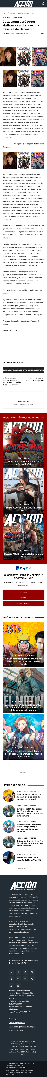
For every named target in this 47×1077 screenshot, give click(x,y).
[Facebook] (18, 972)
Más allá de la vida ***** (35, 381)
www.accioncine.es (16, 954)
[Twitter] (25, 972)
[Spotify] (18, 985)
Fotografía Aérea (21, 963)
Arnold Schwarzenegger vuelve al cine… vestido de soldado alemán (12, 383)
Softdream (22, 1067)
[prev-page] (4, 764)
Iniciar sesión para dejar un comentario (23, 370)
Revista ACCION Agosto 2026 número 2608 (23, 462)
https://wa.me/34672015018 (20, 1012)
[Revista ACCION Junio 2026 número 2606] (23, 537)
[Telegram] (32, 979)
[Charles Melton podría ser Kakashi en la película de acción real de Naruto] (23, 644)
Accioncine (10, 33)
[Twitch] (11, 985)
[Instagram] (32, 972)
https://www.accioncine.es (23, 404)
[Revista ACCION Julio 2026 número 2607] (23, 491)
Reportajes (12, 13)
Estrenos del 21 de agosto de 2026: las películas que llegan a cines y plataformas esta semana (23, 707)
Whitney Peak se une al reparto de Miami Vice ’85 (29, 858)
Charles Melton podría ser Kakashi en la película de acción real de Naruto (23, 661)
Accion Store (27, 960)
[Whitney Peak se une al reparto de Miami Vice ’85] (9, 857)
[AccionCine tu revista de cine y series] (23, 885)
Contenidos (23, 458)
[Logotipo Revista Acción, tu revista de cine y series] (23, 3)
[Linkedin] (11, 979)
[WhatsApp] (11, 972)
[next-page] (8, 764)
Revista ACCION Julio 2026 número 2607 (24, 509)
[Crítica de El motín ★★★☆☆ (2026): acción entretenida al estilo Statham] (9, 842)
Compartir (7, 147)
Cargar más (22, 868)
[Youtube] (18, 979)
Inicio (4, 13)
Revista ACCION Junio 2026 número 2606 (23, 555)
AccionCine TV (14, 960)
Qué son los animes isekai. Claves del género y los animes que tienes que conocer (23, 754)
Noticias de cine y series (26, 13)
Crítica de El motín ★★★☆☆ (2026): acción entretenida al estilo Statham (30, 843)
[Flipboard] (25, 979)
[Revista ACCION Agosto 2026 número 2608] (23, 444)
